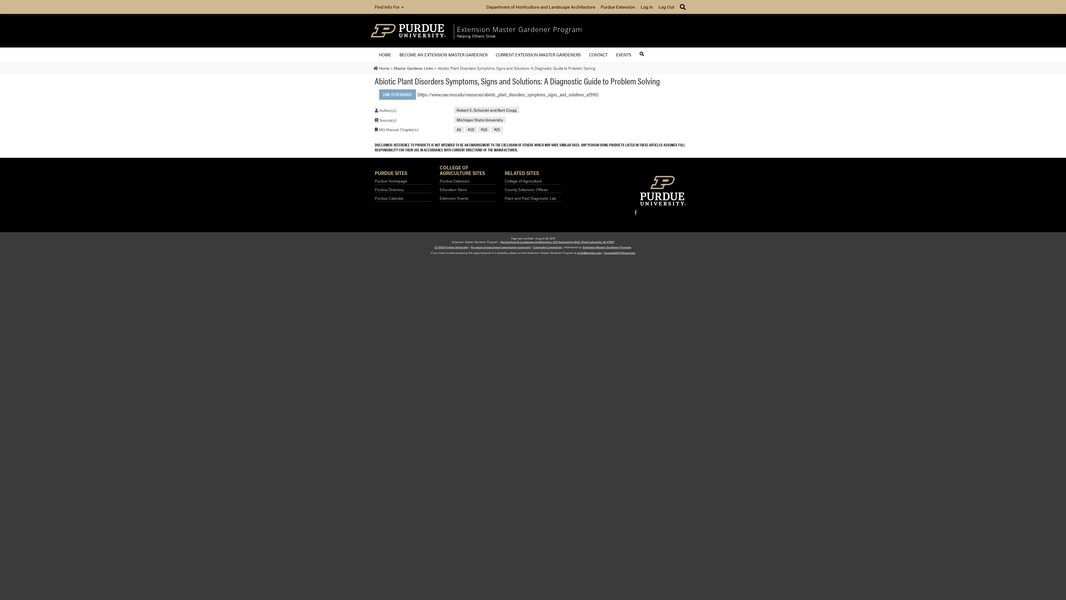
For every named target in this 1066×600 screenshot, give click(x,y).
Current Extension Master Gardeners (538, 54)
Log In (647, 7)
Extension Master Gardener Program (607, 247)
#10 (471, 129)
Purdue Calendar (389, 198)
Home (385, 54)
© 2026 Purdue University (451, 247)
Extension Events (454, 198)
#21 (497, 129)
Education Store (453, 189)
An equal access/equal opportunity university (501, 247)
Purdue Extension (618, 7)
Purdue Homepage (391, 181)
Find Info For (388, 7)
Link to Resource (397, 94)
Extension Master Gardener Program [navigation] (519, 29)
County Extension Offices (526, 189)
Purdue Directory (389, 189)
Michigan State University (480, 119)
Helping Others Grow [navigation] (476, 36)
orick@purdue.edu (589, 253)
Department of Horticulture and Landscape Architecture (540, 7)
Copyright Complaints (547, 247)
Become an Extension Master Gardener (443, 54)
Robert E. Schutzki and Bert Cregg (487, 110)
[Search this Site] (641, 54)
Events (623, 54)
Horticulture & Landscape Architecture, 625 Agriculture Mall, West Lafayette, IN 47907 (557, 242)
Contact (598, 54)
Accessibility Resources (619, 253)
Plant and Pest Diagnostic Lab (530, 198)
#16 (484, 129)
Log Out (666, 7)
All (459, 129)
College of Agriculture (523, 181)
